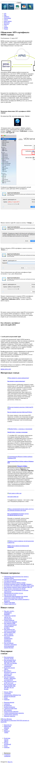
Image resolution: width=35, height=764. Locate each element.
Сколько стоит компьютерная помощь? (15, 579)
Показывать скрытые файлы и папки (14, 582)
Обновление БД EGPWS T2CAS (13, 593)
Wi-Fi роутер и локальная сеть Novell (14, 588)
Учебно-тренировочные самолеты (14, 713)
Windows (6, 16)
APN (9, 369)
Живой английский (9, 696)
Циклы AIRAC (8, 692)
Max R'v (10, 762)
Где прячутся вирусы (10, 581)
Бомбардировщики (9, 707)
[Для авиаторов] (11, 9)
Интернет (7, 22)
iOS (5, 13)
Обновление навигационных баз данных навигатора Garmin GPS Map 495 (16, 597)
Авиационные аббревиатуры (12, 695)
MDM (2, 369)
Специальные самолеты (11, 714)
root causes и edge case (12, 496)
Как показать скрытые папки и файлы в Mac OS (18, 587)
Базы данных (8, 21)
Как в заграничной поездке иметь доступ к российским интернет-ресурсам (18, 514)
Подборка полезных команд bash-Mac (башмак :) (18, 584)
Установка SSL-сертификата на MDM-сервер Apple (19, 585)
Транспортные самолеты (11, 711)
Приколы (6, 699)
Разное (6, 28)
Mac (5, 15)
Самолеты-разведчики (10, 708)
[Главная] (5, 9)
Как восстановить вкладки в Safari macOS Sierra (19, 412)
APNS (6, 369)
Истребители (8, 705)
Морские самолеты (9, 716)
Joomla (6, 27)
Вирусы (6, 24)
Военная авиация (9, 702)
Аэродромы (7, 693)
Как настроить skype (10, 595)
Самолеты (7, 704)
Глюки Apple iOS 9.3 (10, 604)
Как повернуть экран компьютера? (16, 381)
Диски (6, 19)
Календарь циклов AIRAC (7, 739)
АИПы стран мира (9, 602)
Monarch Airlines (22, 466)
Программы (7, 18)
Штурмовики (8, 710)
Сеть (5, 25)
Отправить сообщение (7, 755)
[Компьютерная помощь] (30, 9)
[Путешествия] (24, 9)
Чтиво (6, 698)
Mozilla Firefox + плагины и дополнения (17, 432)
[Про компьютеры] (17, 9)
